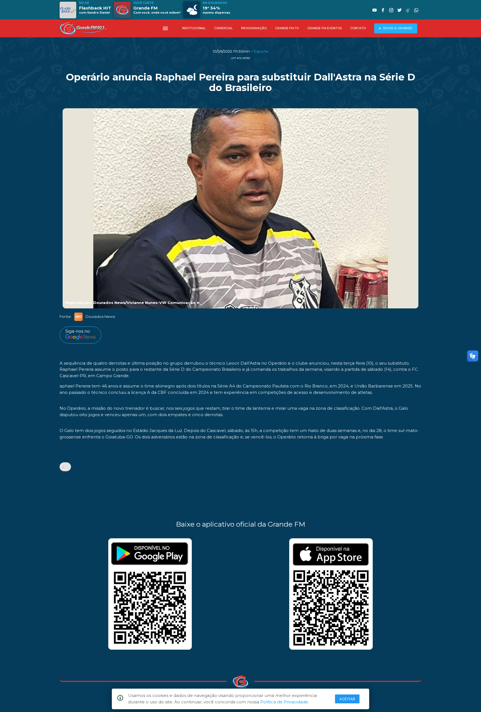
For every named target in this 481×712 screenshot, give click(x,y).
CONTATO (358, 28)
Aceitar (347, 699)
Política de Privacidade (284, 701)
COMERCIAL (223, 28)
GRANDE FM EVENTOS (324, 28)
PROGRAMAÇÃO (254, 28)
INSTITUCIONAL (194, 28)
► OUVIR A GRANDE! (396, 28)
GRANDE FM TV (287, 28)
